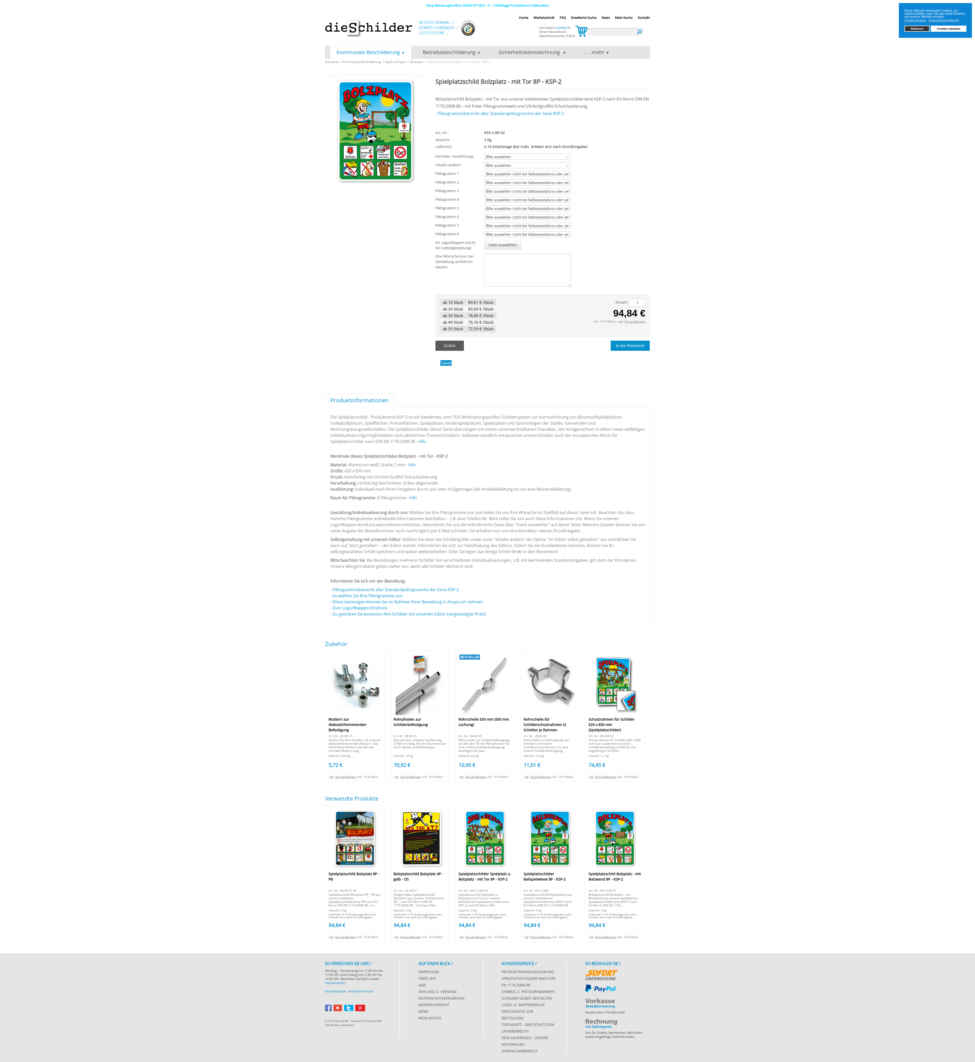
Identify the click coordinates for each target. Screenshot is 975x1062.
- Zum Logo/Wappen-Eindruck (359, 608)
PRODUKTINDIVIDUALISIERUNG (528, 971)
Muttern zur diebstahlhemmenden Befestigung (347, 724)
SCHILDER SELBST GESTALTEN (527, 998)
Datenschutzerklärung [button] (944, 20)
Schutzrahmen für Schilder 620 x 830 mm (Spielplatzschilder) (612, 724)
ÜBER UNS (427, 978)
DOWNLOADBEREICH (519, 1051)
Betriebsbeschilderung (449, 52)
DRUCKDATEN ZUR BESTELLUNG (517, 1014)
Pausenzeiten (335, 983)
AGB (422, 985)
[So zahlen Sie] (601, 974)
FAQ (563, 17)
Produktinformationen (359, 400)
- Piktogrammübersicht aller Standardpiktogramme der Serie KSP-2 (499, 113)
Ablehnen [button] (917, 28)
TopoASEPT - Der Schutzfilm (528, 1024)
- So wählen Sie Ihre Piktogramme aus (367, 596)
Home (523, 17)
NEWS (423, 1011)
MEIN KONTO (429, 1018)
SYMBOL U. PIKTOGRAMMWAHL (528, 991)
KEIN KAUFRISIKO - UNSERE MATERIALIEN (525, 1041)
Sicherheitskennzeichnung (529, 52)
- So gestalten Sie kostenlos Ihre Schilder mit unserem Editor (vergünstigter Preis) (408, 614)
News (606, 17)
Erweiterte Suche (583, 17)
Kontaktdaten (335, 991)
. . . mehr (594, 52)
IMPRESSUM (428, 971)
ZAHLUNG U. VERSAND (437, 991)
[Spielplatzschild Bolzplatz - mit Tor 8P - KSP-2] (375, 131)
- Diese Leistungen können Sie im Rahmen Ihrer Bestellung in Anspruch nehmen (406, 602)
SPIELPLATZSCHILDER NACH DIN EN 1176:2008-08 (529, 981)
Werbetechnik (544, 17)
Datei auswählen (503, 244)
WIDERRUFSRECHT (433, 1004)
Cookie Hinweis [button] (915, 20)
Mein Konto (624, 17)
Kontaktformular (361, 991)
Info (422, 441)
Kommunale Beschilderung (368, 52)
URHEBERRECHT (515, 1031)
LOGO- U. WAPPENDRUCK (523, 1004)
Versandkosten (634, 321)
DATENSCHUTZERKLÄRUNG (441, 998)
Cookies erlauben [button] (948, 28)
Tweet (446, 363)
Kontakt (644, 17)
